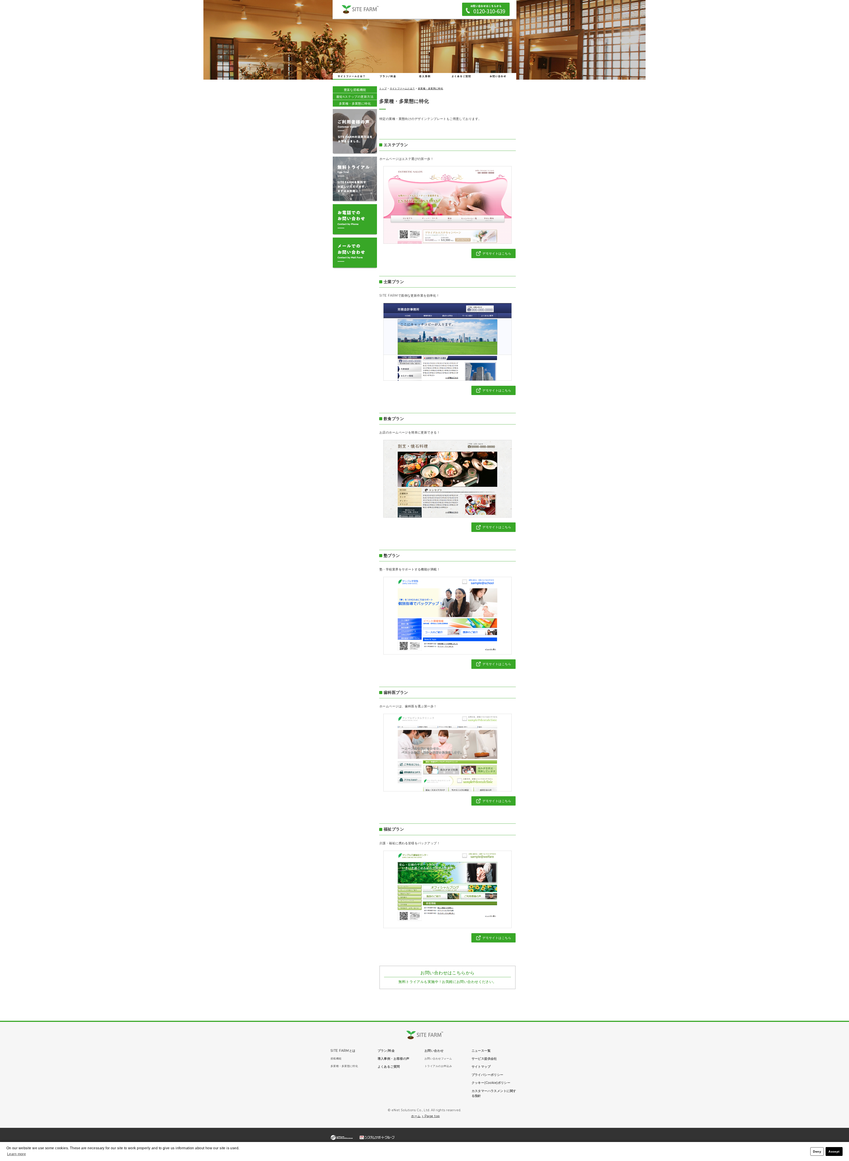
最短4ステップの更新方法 (354, 97)
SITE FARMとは (343, 1051)
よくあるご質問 (461, 76)
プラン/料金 (386, 1051)
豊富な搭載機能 (355, 90)
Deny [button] (817, 1151)
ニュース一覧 (481, 1051)
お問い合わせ (498, 76)
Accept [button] (834, 1151)
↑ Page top (431, 1116)
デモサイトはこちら (496, 253)
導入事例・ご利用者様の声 (424, 76)
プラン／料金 (387, 76)
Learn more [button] (16, 1154)
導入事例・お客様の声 (393, 1059)
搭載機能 (336, 1058)
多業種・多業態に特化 (355, 104)
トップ (383, 88)
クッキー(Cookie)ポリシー (491, 1083)
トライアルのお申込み (438, 1066)
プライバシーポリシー (487, 1075)
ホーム (416, 1116)
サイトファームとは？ (351, 76)
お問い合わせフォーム (438, 1058)
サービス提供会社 (484, 1059)
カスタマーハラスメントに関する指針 (494, 1093)
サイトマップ (481, 1067)
